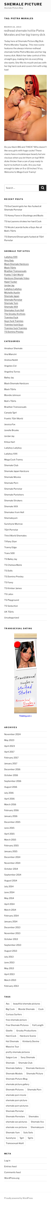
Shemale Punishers (14, 494)
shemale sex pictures (16, 1122)
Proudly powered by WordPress (18, 1198)
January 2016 (10, 816)
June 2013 (9, 962)
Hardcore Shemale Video (16, 278)
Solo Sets (28, 1132)
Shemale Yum (11, 303)
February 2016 (11, 810)
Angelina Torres (12, 371)
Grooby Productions (26, 1030)
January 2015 (10, 851)
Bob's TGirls (10, 401)
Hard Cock (11, 1036)
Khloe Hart (9, 442)
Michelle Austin (12, 292)
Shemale (10, 1063)
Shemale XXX (11, 306)
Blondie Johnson (12, 395)
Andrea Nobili (11, 360)
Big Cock (10, 1009)
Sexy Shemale (28, 1057)
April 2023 (9, 746)
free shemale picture (16, 1020)
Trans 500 (9, 553)
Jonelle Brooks (11, 430)
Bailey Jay (9, 377)
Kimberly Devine (31, 1041)
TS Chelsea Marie (13, 565)
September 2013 (12, 945)
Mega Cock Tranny (13, 459)
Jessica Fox (9, 424)
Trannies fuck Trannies (15, 328)
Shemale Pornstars (15, 1116)
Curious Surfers (14, 1014)
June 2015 (9, 828)
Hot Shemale (12, 1041)
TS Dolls (8, 570)
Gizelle (9, 1030)
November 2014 (12, 863)
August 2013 (10, 951)
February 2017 (11, 757)
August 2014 (10, 880)
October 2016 (11, 775)
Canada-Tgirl (10, 412)
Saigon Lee (11, 1057)
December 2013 (12, 927)
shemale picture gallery (17, 1084)
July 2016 (9, 793)
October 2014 (11, 869)
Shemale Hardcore (35, 1068)
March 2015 (10, 839)
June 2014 (9, 892)
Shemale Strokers (13, 500)
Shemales (34, 1116)
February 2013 (11, 986)
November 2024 (12, 734)
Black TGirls (10, 267)
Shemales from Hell (14, 310)
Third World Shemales (15, 535)
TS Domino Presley (14, 332)
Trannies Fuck (11, 317)
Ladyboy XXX (10, 257)
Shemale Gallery (14, 1068)
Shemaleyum (11, 518)
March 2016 (10, 804)
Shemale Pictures (15, 1089)
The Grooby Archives (14, 314)
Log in (7, 1160)
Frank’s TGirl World (13, 418)
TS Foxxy (8, 582)
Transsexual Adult (15, 1143)
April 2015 (9, 834)
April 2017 (9, 752)
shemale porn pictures (17, 1106)
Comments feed (12, 1172)
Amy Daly (9, 260)
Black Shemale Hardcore (16, 264)
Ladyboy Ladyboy (13, 289)
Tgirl (22, 1138)
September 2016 (12, 781)
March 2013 (10, 980)
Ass (7, 1003)
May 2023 (9, 740)
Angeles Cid (10, 366)
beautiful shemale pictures (26, 1003)
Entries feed (10, 1166)
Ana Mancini (10, 354)
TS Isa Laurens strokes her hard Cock (22, 221)
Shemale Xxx (37, 1122)
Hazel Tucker (10, 282)
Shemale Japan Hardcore (16, 471)
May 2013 (9, 968)
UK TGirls (9, 612)
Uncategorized (11, 617)
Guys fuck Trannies (13, 321)
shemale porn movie (16, 1095)
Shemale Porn (11, 483)
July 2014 (9, 886)
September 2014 (12, 874)
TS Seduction (11, 606)
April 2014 (9, 904)
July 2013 (9, 956)
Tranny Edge (10, 547)
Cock (40, 1009)
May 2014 (9, 898)
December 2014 (12, 857)
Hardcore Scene (28, 1036)
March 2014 (10, 910)
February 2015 (11, 845)
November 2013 (12, 933)
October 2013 (11, 939)
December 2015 (12, 822)
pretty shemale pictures (18, 1052)
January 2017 (10, 763)
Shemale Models (14, 1073)
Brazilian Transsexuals (15, 271)
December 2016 (12, 769)
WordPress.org (11, 1178)
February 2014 (11, 915)
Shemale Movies (12, 477)
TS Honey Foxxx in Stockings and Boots (23, 215)
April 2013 (9, 974)
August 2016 (10, 787)
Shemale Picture (23, 4)
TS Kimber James (13, 588)
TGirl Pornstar (11, 529)
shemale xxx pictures (16, 1127)
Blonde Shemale (26, 1009)
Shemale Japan (11, 296)
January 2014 (10, 921)
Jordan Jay (9, 285)
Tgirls (30, 1138)
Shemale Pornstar (13, 299)
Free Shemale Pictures (17, 1025)
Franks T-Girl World (13, 274)
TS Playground (11, 600)
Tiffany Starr (10, 541)
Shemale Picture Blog (16, 1079)
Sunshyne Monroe (13, 524)
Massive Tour (12, 1046)
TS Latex (8, 594)
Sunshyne (11, 1138)
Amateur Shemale (13, 348)
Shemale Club (11, 465)
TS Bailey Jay (10, 559)
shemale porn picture (16, 1100)
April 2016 (9, 798)
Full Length (37, 1025)
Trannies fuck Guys (13, 324)
